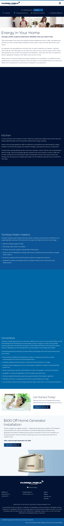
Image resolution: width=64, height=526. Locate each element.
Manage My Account (22, 13)
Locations (7, 13)
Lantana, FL (5, 496)
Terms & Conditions (31, 522)
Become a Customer (39, 13)
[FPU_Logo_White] (32, 481)
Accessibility (58, 522)
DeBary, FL (5, 492)
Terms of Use (50, 522)
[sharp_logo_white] (32, 487)
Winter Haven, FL (28, 494)
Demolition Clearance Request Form (40, 504)
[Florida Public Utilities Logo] (11, 2)
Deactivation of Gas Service (21, 504)
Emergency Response (56, 13)
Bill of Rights (42, 522)
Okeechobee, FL (27, 492)
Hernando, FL (6, 494)
